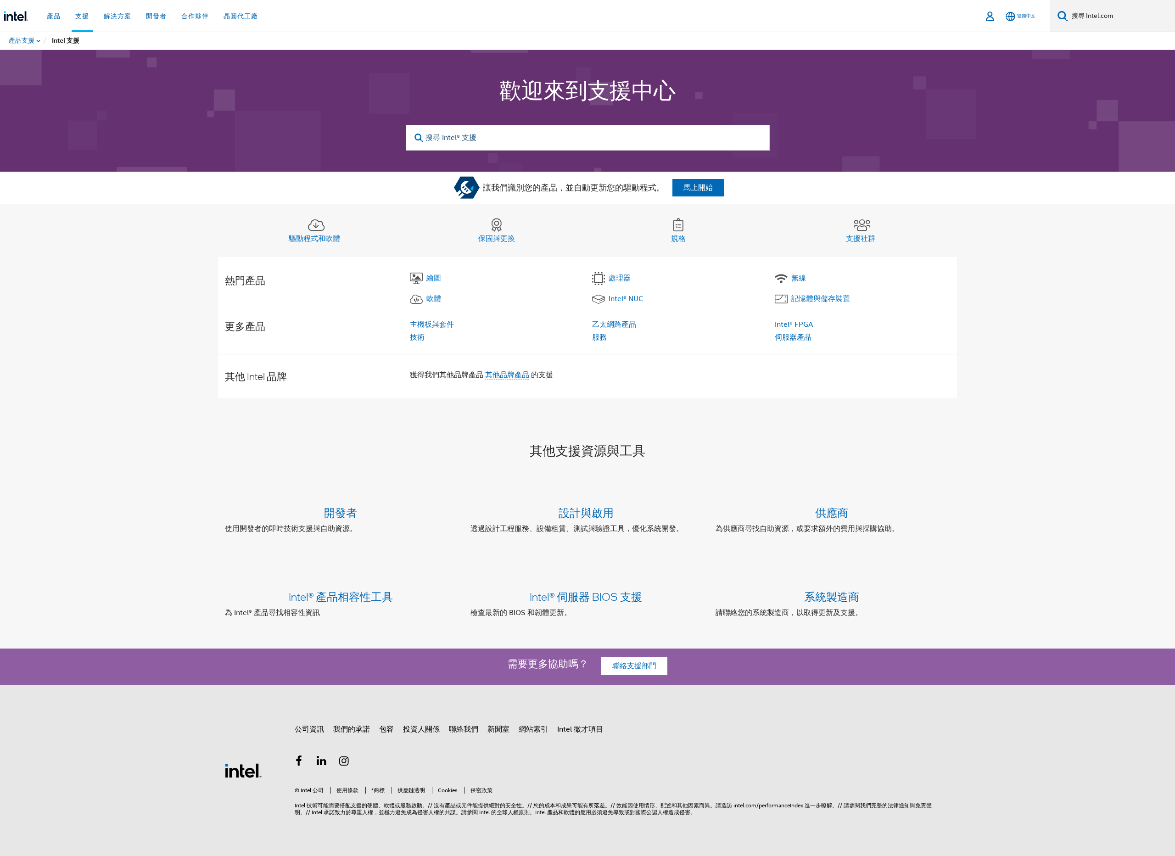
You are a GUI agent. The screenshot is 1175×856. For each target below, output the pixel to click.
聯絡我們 (463, 729)
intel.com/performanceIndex (768, 805)
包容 (386, 729)
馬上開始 (698, 187)
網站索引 (533, 729)
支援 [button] (82, 16)
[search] (419, 138)
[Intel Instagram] (344, 762)
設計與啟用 (586, 512)
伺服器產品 (793, 337)
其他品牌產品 (507, 375)
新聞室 (498, 729)
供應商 (831, 512)
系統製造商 (831, 596)
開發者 (340, 512)
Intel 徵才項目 (580, 729)
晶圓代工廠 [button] (241, 16)
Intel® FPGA (794, 324)
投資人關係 (421, 729)
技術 (417, 337)
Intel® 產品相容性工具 (341, 596)
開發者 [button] (156, 16)
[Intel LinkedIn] (322, 762)
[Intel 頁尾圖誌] (243, 770)
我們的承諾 (351, 729)
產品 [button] (54, 16)
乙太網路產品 (614, 324)
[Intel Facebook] (299, 762)
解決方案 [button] (117, 16)
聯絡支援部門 (634, 666)
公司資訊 (309, 729)
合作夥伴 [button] (195, 16)
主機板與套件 (432, 324)
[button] (587, 522)
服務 (599, 337)
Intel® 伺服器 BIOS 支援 (586, 596)
